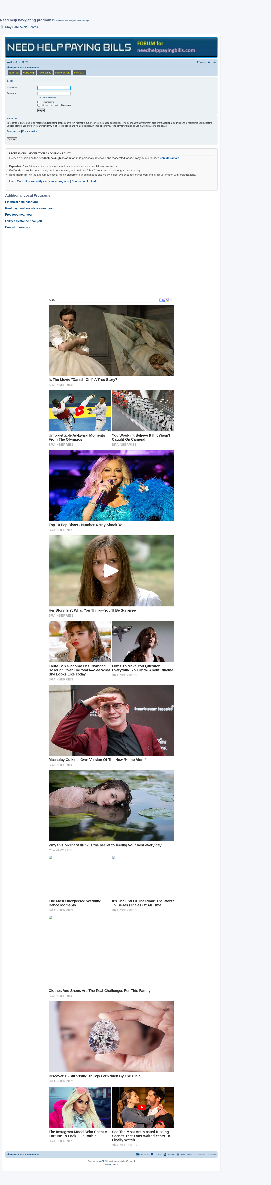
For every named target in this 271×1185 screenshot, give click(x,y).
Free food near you (18, 214)
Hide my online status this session (55, 105)
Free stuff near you (18, 227)
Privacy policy (29, 131)
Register (12, 139)
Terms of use (14, 131)
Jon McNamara (169, 158)
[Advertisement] (89, 10)
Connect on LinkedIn (85, 181)
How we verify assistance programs (47, 181)
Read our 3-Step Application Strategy (72, 20)
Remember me (47, 102)
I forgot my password (46, 97)
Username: (12, 87)
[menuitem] (25, 62)
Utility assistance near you (23, 221)
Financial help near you (21, 201)
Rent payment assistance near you (29, 208)
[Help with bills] (111, 47)
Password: (12, 93)
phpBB (102, 1161)
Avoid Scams (29, 27)
